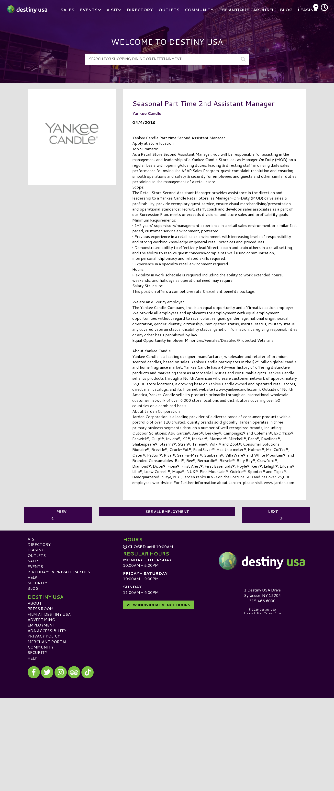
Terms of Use (272, 613)
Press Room (41, 608)
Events (35, 566)
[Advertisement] (167, 732)
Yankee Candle (146, 113)
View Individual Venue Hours (158, 604)
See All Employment (167, 511)
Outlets (37, 555)
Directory (39, 544)
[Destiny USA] (262, 560)
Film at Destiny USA (49, 614)
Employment (41, 625)
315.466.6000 (262, 600)
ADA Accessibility (47, 630)
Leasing (36, 550)
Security (37, 583)
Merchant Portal (47, 641)
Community (41, 647)
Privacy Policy (44, 636)
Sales (33, 561)
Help (32, 577)
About (35, 603)
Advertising (41, 619)
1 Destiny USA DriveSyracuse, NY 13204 (262, 592)
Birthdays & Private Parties (59, 572)
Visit (33, 539)
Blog (33, 588)
